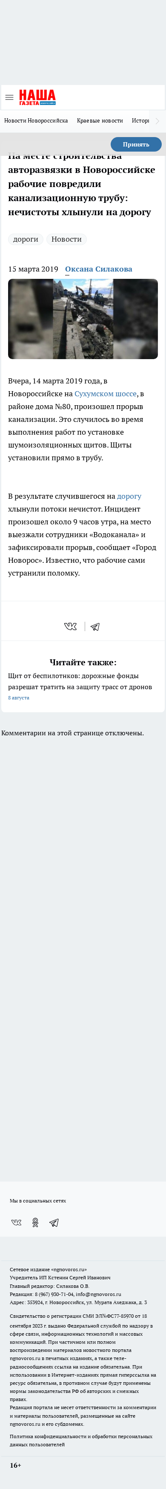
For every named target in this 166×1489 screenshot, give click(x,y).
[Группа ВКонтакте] (16, 1222)
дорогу (129, 496)
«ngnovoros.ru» (69, 1269)
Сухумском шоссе (105, 393)
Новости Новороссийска (36, 120)
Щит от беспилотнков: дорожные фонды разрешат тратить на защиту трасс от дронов (80, 686)
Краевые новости (100, 120)
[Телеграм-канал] (54, 1222)
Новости (67, 239)
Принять (136, 144)
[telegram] (97, 626)
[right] (157, 121)
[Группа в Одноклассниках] (35, 1222)
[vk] (71, 626)
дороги (25, 239)
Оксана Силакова (98, 269)
